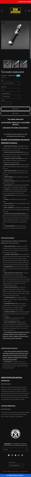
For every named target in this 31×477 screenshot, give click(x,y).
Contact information (13, 473)
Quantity (3, 100)
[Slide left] (1, 64)
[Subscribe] (26, 449)
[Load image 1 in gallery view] (7, 64)
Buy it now (15, 113)
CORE (2, 80)
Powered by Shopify (15, 471)
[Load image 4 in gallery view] (23, 64)
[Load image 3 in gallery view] (15, 64)
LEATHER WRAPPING (5, 93)
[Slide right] (29, 64)
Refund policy (21, 473)
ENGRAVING (3, 87)
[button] (15, 475)
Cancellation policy (24, 471)
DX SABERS (8, 471)
